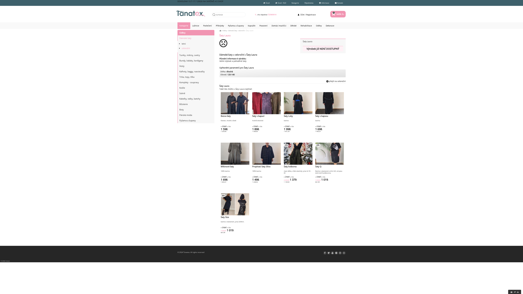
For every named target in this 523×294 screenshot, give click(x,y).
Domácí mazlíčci (279, 25)
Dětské (293, 25)
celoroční (241, 31)
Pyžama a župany (187, 120)
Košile (182, 87)
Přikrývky (220, 25)
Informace (325, 3)
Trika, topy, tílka (186, 77)
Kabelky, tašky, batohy (189, 98)
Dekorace (330, 25)
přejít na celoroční (337, 81)
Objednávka (308, 3)
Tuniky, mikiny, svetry (189, 55)
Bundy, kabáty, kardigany (191, 60)
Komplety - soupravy (189, 82)
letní (184, 43)
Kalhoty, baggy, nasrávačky (192, 71)
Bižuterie (183, 104)
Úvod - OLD (281, 3)
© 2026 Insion (5, 261)
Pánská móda (185, 115)
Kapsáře (251, 25)
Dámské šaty (232, 31)
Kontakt (340, 3)
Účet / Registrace (308, 14)
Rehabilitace (306, 25)
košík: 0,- (338, 14)
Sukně (182, 93)
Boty (181, 109)
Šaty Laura (249, 31)
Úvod (267, 3)
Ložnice (195, 25)
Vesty (181, 66)
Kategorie (295, 3)
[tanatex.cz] (220, 31)
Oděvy (224, 31)
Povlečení (207, 25)
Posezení (263, 25)
